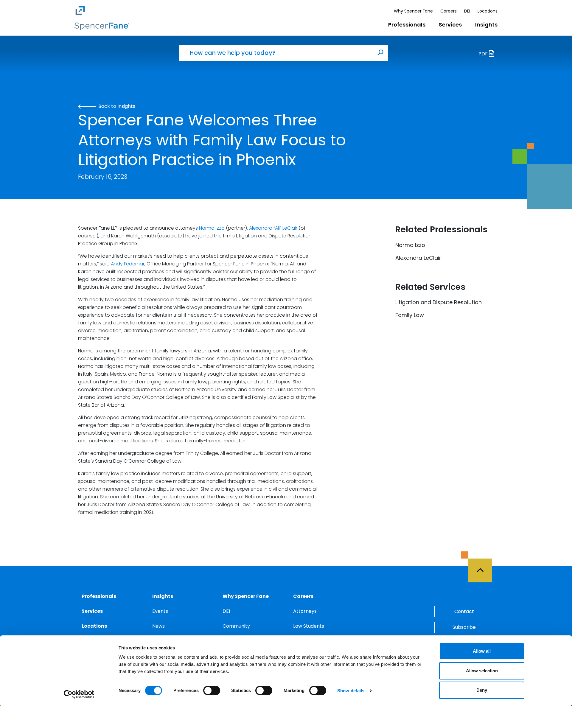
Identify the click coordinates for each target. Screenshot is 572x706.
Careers (448, 11)
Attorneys (305, 611)
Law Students (308, 626)
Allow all (482, 651)
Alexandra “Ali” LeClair (273, 228)
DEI (467, 11)
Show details (350, 690)
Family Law (409, 315)
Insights (486, 24)
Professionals (406, 24)
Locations (488, 11)
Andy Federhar (127, 263)
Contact (464, 611)
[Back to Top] (483, 566)
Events (160, 611)
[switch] (211, 690)
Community (236, 626)
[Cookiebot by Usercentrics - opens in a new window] (79, 694)
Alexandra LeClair (418, 258)
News (158, 626)
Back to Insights (116, 106)
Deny (481, 690)
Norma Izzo (212, 228)
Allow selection (482, 670)
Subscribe (464, 627)
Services (450, 24)
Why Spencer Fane (413, 11)
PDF (483, 53)
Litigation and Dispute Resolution (438, 302)
